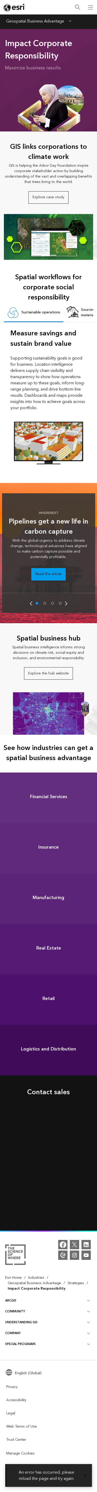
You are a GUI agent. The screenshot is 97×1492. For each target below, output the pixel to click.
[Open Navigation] (90, 7)
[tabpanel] (48, 396)
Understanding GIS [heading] (21, 1322)
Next (66, 603)
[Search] (77, 7)
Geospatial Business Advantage (35, 22)
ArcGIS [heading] (10, 1300)
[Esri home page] (14, 7)
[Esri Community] (63, 1255)
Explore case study (48, 197)
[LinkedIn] (86, 1244)
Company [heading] (13, 1333)
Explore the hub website (48, 673)
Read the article (48, 574)
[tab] (33, 313)
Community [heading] (15, 1311)
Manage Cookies (20, 1453)
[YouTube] (86, 1255)
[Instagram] (74, 1255)
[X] (74, 1244)
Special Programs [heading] (20, 1344)
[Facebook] (63, 1244)
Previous (31, 603)
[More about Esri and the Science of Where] (15, 1255)
